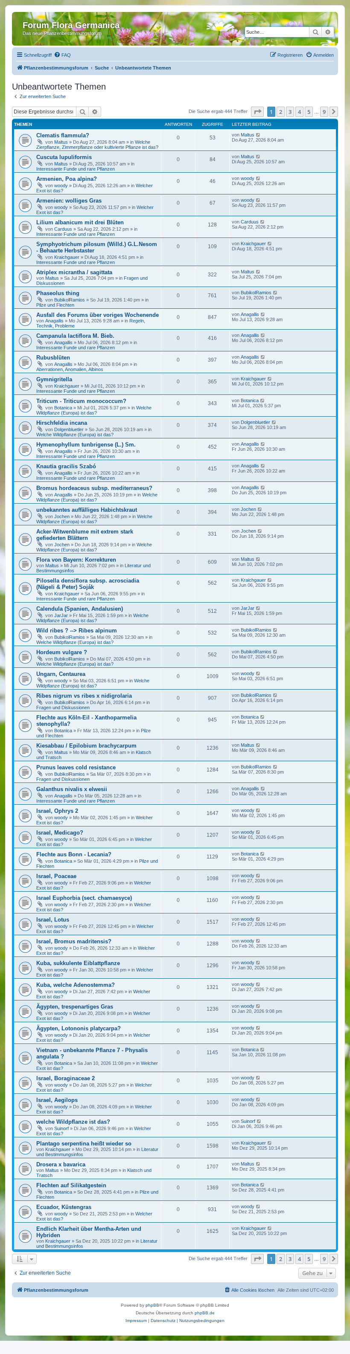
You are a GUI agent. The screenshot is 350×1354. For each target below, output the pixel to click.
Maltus (61, 142)
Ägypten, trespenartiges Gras (74, 1006)
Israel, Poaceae (56, 876)
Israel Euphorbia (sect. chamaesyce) (84, 898)
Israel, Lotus (52, 919)
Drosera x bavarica (60, 1164)
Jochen (62, 516)
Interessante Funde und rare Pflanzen (75, 168)
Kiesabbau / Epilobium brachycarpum (86, 745)
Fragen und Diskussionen (63, 707)
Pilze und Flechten (55, 304)
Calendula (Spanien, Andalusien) (79, 609)
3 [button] (290, 112)
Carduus (63, 229)
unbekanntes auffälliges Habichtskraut (86, 510)
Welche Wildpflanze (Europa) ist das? (94, 410)
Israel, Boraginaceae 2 (65, 1078)
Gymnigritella (54, 379)
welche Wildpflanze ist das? (73, 1122)
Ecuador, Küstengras (63, 1207)
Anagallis (54, 320)
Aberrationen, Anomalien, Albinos (69, 369)
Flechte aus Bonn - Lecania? (73, 854)
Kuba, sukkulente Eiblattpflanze (78, 963)
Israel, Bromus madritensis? (73, 941)
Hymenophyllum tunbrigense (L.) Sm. (86, 444)
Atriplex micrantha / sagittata (74, 272)
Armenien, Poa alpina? (66, 179)
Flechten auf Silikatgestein (71, 1185)
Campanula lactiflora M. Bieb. (75, 336)
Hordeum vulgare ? (61, 652)
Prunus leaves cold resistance (76, 767)
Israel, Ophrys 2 (57, 811)
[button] (257, 112)
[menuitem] (62, 55)
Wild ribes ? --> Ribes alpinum (76, 630)
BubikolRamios (69, 299)
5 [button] (308, 112)
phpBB (152, 1305)
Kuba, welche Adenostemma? (75, 985)
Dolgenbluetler (69, 429)
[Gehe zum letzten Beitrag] (258, 134)
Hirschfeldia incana (61, 423)
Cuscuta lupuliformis (64, 157)
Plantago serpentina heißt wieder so (83, 1143)
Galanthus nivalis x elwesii (71, 789)
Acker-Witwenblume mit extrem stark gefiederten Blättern (84, 534)
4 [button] (299, 112)
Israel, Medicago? (59, 832)
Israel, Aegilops (57, 1100)
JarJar (61, 615)
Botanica (63, 407)
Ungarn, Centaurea (60, 674)
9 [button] (324, 112)
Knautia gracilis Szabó (66, 466)
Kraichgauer (66, 257)
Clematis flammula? (62, 135)
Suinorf (61, 1128)
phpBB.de (205, 1313)
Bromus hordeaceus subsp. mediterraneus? (94, 488)
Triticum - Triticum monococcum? (81, 401)
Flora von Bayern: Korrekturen (76, 560)
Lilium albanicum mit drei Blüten (80, 222)
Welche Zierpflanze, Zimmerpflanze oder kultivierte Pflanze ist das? (97, 144)
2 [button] (280, 112)
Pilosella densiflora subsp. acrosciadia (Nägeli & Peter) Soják (87, 583)
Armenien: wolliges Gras (69, 200)
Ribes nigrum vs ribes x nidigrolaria (84, 696)
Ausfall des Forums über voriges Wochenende (97, 315)
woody (61, 185)
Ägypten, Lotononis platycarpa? (78, 1028)
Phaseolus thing (57, 293)
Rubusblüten (53, 357)
